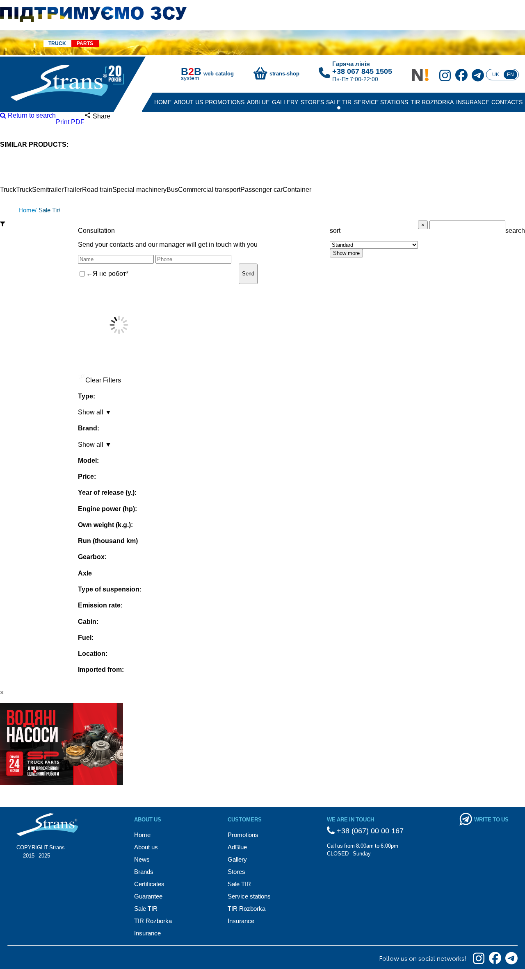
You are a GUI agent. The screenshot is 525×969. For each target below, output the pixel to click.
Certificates (149, 884)
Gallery (285, 102)
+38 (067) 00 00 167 (369, 831)
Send (248, 274)
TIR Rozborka (432, 102)
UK (495, 74)
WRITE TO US (491, 819)
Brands (143, 872)
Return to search (31, 115)
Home (162, 102)
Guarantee (148, 896)
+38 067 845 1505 (362, 71)
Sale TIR (339, 102)
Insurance (472, 102)
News (142, 859)
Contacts (507, 102)
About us (188, 102)
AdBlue (258, 102)
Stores (312, 102)
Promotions (224, 102)
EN (510, 74)
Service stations (381, 102)
